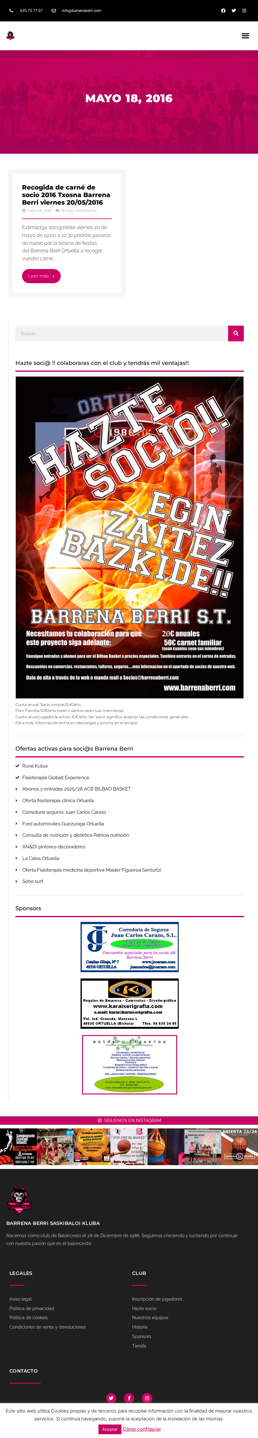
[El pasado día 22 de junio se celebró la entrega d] (202, 1146)
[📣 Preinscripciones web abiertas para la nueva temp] (239, 1146)
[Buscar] (236, 333)
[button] (245, 35)
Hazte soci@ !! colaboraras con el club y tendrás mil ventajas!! (102, 363)
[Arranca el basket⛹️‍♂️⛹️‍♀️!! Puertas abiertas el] (92, 1146)
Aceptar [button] (110, 1429)
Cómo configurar (142, 1429)
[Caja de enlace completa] (67, 233)
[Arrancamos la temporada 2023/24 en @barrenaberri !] (166, 1146)
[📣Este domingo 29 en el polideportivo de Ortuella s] (18, 1146)
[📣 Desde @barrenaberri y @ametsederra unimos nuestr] (128, 1146)
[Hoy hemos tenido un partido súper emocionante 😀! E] (55, 1146)
